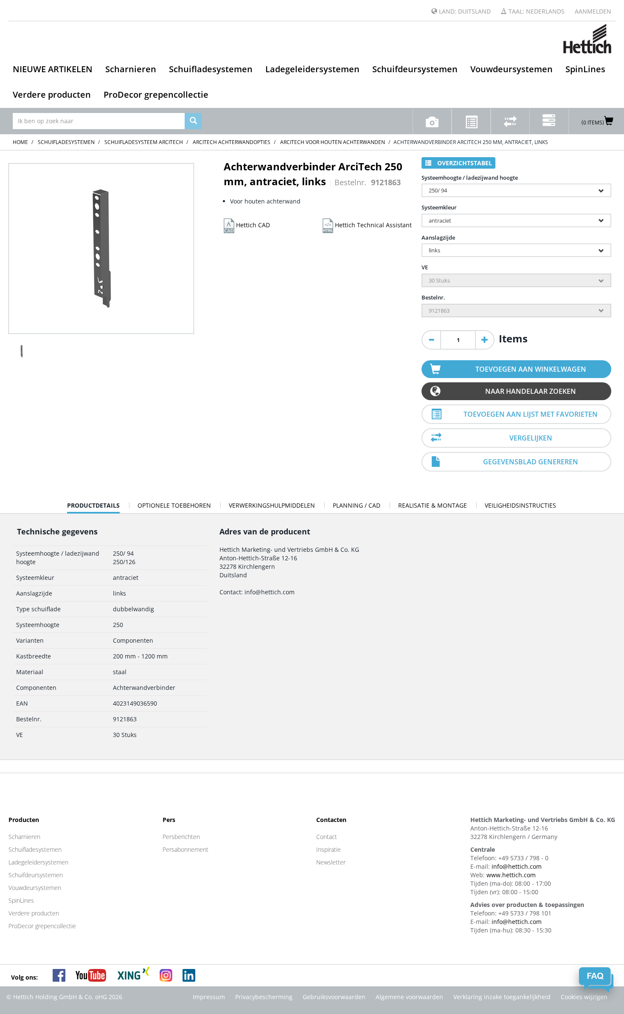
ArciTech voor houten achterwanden (332, 142)
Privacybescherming (263, 997)
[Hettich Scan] (432, 121)
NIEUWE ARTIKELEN (53, 69)
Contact (326, 837)
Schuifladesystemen (211, 69)
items (513, 338)
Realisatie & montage (432, 505)
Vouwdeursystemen (511, 69)
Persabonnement (185, 849)
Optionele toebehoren (174, 505)
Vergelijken (530, 438)
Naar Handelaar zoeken (530, 391)
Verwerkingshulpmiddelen (272, 505)
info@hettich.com (517, 866)
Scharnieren (130, 69)
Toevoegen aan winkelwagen (530, 369)
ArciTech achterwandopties (231, 142)
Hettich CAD (252, 225)
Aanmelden (593, 11)
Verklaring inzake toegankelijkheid (502, 997)
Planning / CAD (356, 505)
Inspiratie (328, 849)
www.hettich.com (511, 875)
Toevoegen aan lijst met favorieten (531, 414)
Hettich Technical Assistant (372, 225)
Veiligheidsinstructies (520, 505)
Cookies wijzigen (584, 997)
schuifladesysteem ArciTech (143, 142)
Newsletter (331, 862)
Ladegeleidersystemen (312, 69)
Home (20, 142)
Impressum (209, 997)
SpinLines (585, 69)
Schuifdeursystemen (415, 69)
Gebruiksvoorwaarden (334, 997)
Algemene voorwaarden (409, 997)
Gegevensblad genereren (530, 461)
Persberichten (181, 837)
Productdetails (93, 507)
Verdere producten (52, 94)
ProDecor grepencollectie (156, 94)
